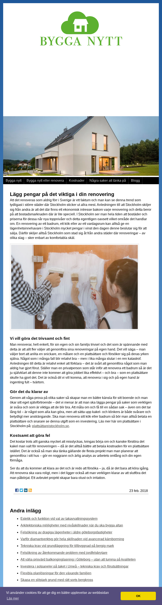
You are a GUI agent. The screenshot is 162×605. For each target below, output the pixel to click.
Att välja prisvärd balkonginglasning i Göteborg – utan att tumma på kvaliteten (78, 559)
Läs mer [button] (13, 598)
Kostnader (76, 180)
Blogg (135, 180)
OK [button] (138, 596)
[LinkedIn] (25, 490)
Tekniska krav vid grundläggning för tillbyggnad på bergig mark (67, 546)
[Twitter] (21, 490)
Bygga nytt (14, 180)
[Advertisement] (81, 80)
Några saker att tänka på (107, 180)
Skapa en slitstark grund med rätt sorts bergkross (56, 580)
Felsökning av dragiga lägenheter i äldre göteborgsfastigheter (66, 532)
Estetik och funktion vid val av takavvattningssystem (58, 518)
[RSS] (30, 490)
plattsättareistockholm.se (50, 426)
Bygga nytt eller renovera (45, 180)
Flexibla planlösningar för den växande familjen (55, 573)
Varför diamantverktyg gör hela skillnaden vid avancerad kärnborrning (72, 539)
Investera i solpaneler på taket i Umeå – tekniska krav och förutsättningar (74, 566)
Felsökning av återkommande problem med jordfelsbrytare (63, 552)
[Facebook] (17, 490)
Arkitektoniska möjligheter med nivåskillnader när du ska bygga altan (71, 525)
